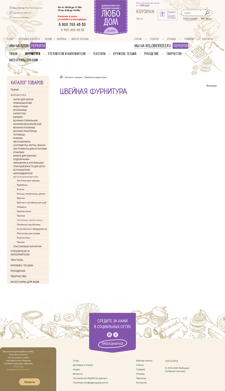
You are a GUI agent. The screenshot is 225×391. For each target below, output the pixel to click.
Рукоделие (151, 54)
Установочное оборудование (32, 228)
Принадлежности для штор (29, 166)
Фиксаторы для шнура (28, 233)
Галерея (154, 39)
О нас (10, 39)
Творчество (174, 54)
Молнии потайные (24, 127)
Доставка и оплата (29, 39)
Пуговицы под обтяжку (28, 224)
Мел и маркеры (21, 141)
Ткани (13, 54)
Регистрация (190, 18)
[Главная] (61, 77)
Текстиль (99, 54)
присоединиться (112, 344)
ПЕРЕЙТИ (38, 46)
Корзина (145, 12)
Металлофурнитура (25, 176)
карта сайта (171, 360)
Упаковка (18, 152)
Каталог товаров (73, 77)
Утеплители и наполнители (67, 54)
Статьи (138, 39)
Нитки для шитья (23, 99)
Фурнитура (32, 54)
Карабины (22, 184)
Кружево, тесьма (125, 54)
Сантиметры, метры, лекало (29, 145)
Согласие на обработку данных (90, 378)
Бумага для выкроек (24, 155)
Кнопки (20, 189)
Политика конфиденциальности (90, 382)
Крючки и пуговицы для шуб (31, 202)
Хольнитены (23, 237)
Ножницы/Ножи (22, 102)
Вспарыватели (21, 169)
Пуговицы (19, 134)
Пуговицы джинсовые (30, 220)
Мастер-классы (80, 39)
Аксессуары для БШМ (23, 60)
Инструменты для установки (30, 148)
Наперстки (19, 113)
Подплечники (21, 159)
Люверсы (21, 206)
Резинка (18, 138)
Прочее (21, 242)
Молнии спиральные (25, 120)
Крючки (21, 198)
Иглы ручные (20, 106)
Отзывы (171, 39)
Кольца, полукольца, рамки (31, 193)
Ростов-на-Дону (33, 7)
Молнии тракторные (25, 131)
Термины (189, 39)
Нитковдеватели (23, 173)
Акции (48, 39)
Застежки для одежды (28, 180)
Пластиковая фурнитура (27, 246)
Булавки (17, 117)
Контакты (207, 39)
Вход (208, 18)
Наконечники (24, 211)
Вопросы (61, 39)
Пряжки (21, 215)
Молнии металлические (27, 124)
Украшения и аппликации (28, 162)
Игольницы (20, 109)
